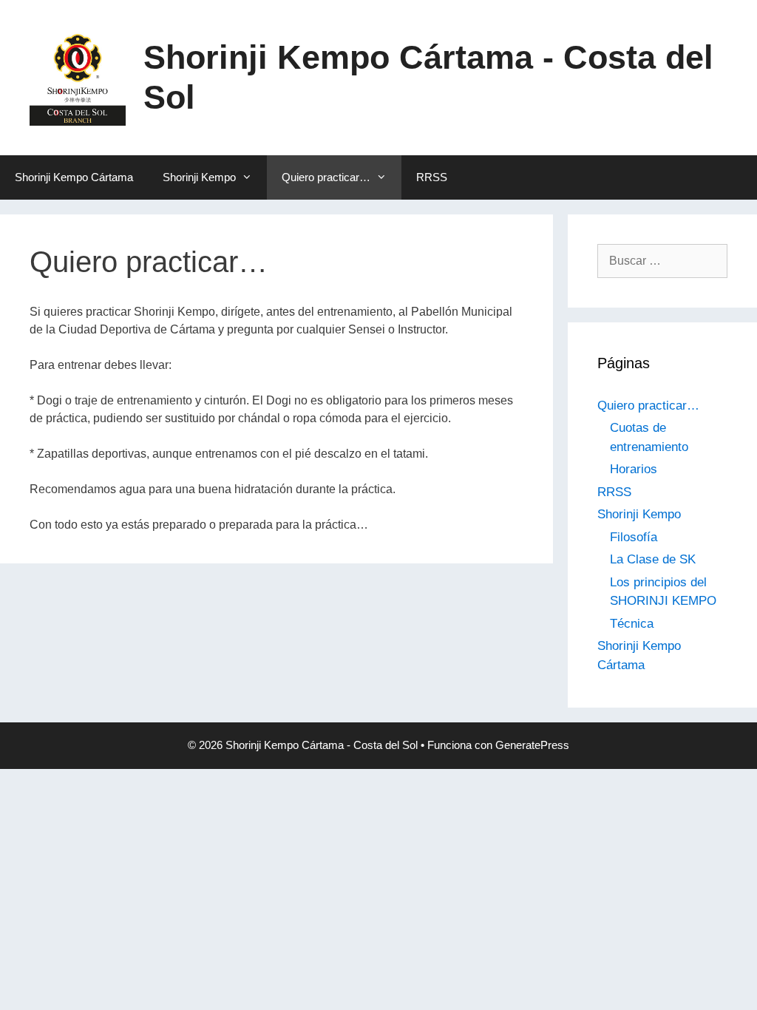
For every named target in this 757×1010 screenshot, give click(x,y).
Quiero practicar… (326, 177)
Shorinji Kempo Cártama (74, 177)
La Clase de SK (653, 559)
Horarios (633, 469)
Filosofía (633, 537)
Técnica (632, 624)
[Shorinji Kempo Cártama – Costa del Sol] (78, 76)
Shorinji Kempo (199, 177)
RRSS (431, 177)
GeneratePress (532, 745)
